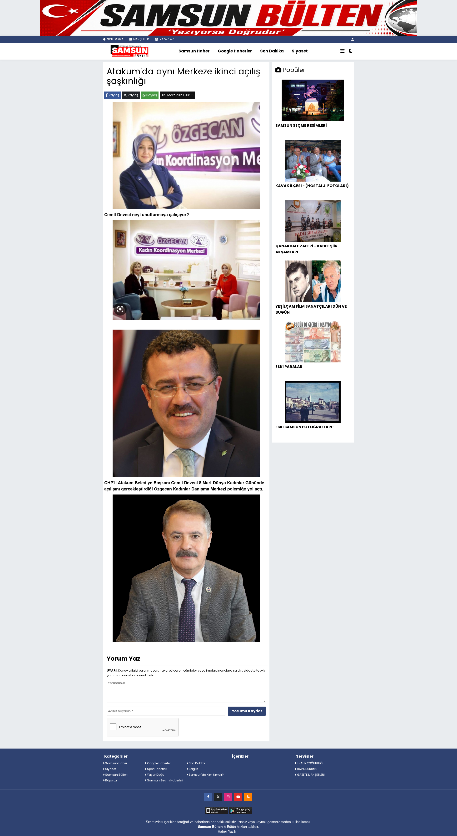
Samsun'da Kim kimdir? (206, 775)
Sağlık (193, 769)
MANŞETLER (141, 39)
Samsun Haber (194, 51)
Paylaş (113, 95)
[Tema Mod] (350, 51)
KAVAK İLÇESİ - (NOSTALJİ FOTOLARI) (312, 186)
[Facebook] (208, 796)
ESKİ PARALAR (289, 366)
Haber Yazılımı (228, 831)
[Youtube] (238, 796)
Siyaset (300, 51)
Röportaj (111, 780)
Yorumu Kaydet (247, 711)
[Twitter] (218, 796)
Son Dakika (272, 51)
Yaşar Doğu (155, 775)
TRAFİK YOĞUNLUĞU (310, 763)
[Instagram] (228, 796)
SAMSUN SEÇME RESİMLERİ (301, 125)
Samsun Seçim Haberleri (164, 780)
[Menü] (342, 51)
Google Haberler (235, 51)
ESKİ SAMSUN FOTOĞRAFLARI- (304, 427)
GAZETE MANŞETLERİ (310, 775)
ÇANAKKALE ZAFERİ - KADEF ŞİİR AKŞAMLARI (306, 249)
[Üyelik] (352, 39)
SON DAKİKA (115, 39)
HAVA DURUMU (306, 769)
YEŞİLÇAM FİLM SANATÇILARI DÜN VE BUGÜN (311, 309)
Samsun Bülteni (116, 775)
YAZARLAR (166, 39)
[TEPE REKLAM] (228, 17)
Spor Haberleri (156, 769)
